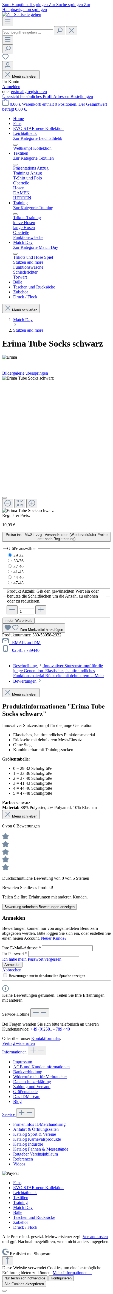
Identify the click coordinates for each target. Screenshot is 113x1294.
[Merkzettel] (5, 58)
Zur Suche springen (66, 4)
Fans (17, 1182)
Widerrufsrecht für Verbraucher (40, 1076)
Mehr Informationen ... (72, 1272)
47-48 (18, 583)
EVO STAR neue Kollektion (38, 1187)
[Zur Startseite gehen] (21, 14)
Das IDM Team (26, 1096)
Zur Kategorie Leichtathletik (37, 138)
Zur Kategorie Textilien (33, 158)
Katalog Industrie (28, 1144)
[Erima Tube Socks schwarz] (28, 378)
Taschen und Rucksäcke (34, 1217)
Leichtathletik (25, 1192)
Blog (17, 1101)
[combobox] (27, 32)
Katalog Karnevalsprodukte (37, 1139)
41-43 (18, 572)
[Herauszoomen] (7, 503)
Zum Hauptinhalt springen (25, 4)
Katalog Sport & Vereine (34, 1134)
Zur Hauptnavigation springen (46, 7)
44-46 (18, 577)
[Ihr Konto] (7, 65)
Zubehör (20, 1222)
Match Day (23, 1207)
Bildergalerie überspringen (25, 373)
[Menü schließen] (15, 145)
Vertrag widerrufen (18, 1043)
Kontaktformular (45, 1038)
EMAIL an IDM (25, 642)
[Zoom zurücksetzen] (19, 503)
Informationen (15, 1052)
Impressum (22, 1061)
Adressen (61, 96)
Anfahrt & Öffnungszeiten (36, 1129)
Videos (19, 1164)
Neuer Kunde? (53, 938)
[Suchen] (59, 30)
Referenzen (23, 1159)
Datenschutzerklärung (32, 1081)
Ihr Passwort (14, 953)
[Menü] (7, 21)
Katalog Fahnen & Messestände (40, 1149)
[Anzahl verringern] (12, 609)
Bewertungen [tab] (25, 681)
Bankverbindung (27, 1071)
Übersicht (11, 96)
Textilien (20, 1197)
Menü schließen (24, 76)
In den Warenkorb (18, 621)
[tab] (58, 670)
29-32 (18, 555)
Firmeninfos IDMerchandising (39, 1124)
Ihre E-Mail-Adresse (21, 948)
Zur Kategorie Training (33, 207)
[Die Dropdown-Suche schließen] (71, 30)
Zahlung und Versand (31, 1086)
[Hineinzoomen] (31, 503)
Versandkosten (95, 1236)
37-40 (18, 566)
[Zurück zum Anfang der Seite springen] (7, 1260)
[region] (56, 444)
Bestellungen (81, 96)
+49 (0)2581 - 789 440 (50, 1029)
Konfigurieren (61, 1278)
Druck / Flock (25, 1227)
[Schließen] (4, 498)
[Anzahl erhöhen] (40, 609)
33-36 (18, 561)
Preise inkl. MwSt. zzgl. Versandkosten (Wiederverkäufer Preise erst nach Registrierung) (57, 537)
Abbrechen (11, 970)
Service (9, 1114)
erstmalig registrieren (29, 91)
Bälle (17, 1212)
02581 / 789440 (24, 650)
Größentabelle (25, 1091)
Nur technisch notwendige (24, 1278)
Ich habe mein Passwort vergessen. (32, 959)
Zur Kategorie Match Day (35, 247)
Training (20, 1202)
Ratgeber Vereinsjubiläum (35, 1154)
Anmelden (11, 86)
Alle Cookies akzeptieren (24, 1284)
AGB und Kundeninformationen (41, 1066)
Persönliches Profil (36, 96)
